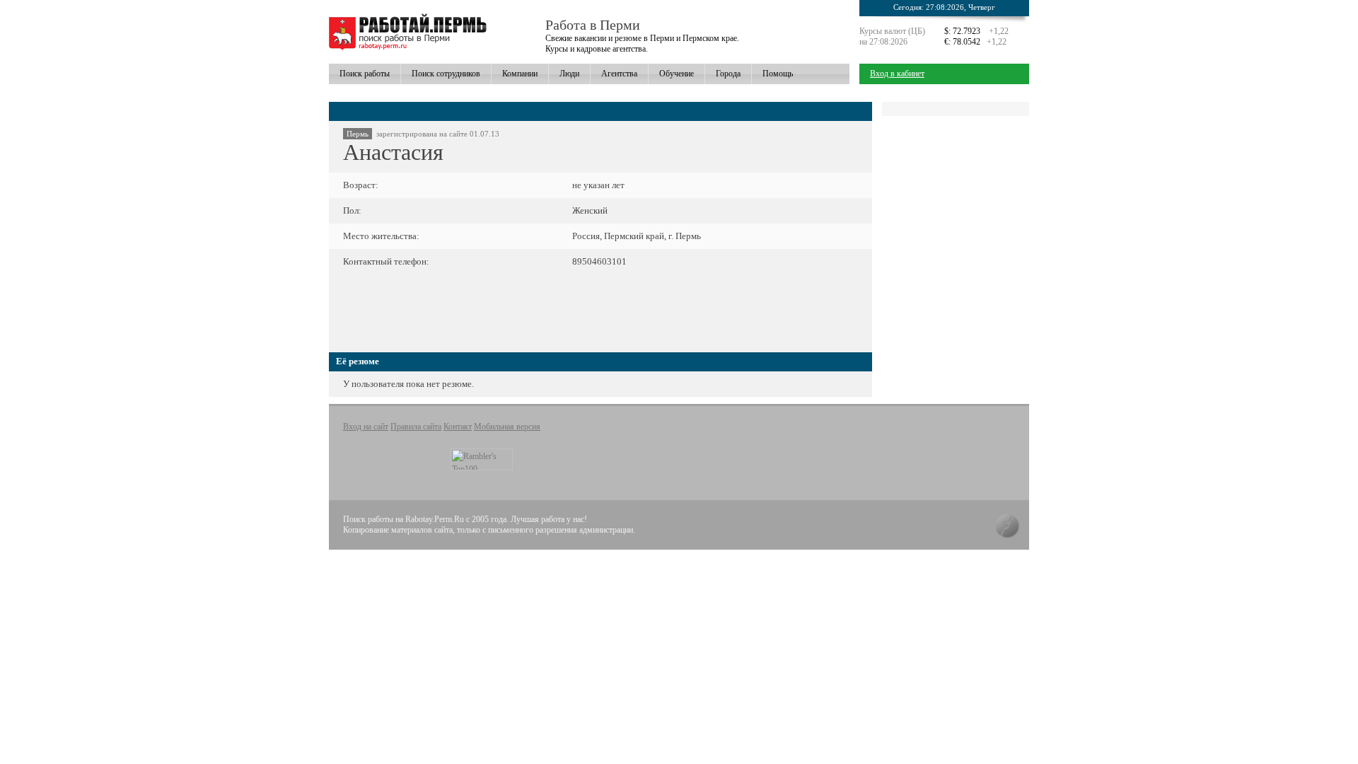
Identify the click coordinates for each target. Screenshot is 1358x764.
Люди (569, 74)
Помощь (777, 74)
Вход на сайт (365, 427)
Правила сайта (415, 427)
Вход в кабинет (897, 74)
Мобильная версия (507, 427)
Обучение (676, 74)
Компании (520, 74)
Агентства (619, 74)
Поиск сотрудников (446, 74)
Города (728, 74)
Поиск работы (365, 74)
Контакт (457, 427)
